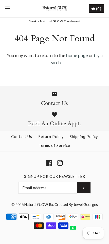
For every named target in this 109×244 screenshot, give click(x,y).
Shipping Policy (84, 136)
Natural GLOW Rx (38, 204)
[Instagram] (60, 163)
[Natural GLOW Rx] (55, 9)
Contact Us (21, 136)
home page (77, 55)
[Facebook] (49, 163)
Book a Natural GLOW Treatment (55, 21)
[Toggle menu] (7, 8)
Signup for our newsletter (54, 176)
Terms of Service (54, 145)
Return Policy (51, 136)
